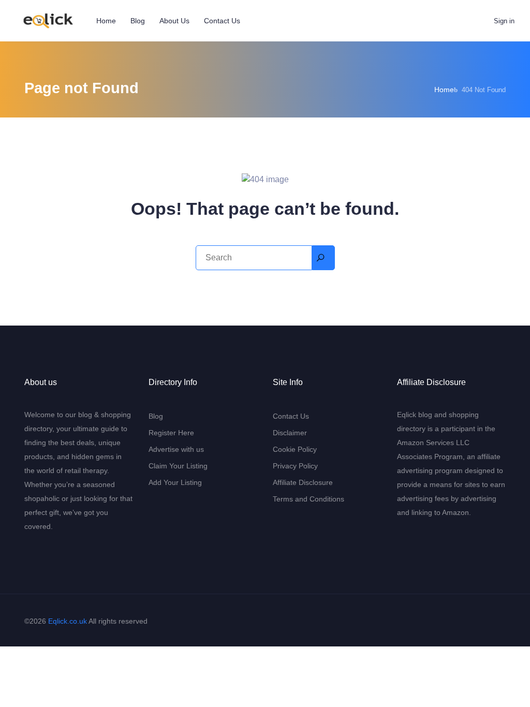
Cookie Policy (295, 449)
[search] (323, 257)
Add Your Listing (175, 482)
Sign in (504, 21)
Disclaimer (290, 433)
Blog (137, 21)
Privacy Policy (295, 466)
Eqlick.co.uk (67, 621)
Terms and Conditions (308, 499)
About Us (174, 21)
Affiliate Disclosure (303, 482)
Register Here (171, 433)
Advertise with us (176, 449)
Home (106, 21)
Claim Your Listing (178, 466)
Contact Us (222, 21)
